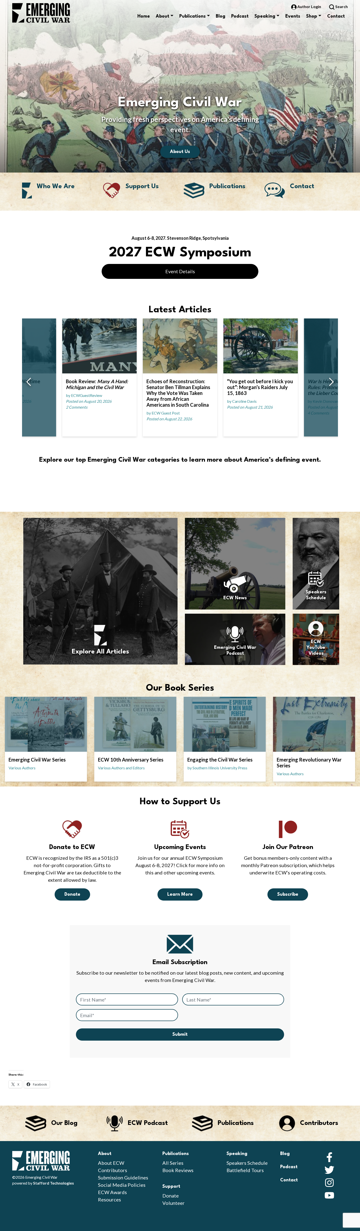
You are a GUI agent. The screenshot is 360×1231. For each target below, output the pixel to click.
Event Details (180, 271)
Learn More (180, 894)
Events (292, 16)
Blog (220, 16)
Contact (336, 16)
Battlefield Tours (245, 1170)
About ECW (111, 1163)
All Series (172, 1163)
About (162, 16)
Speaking (264, 16)
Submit (180, 1034)
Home (143, 16)
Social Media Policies (121, 1185)
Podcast (240, 16)
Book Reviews (177, 1170)
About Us (180, 152)
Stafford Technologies (53, 1183)
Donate (72, 894)
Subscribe (287, 894)
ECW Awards (112, 1192)
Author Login (309, 6)
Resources (109, 1199)
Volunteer (173, 1203)
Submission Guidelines (123, 1177)
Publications (192, 16)
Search (341, 6)
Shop (311, 16)
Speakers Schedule (247, 1163)
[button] (28, 382)
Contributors (112, 1170)
